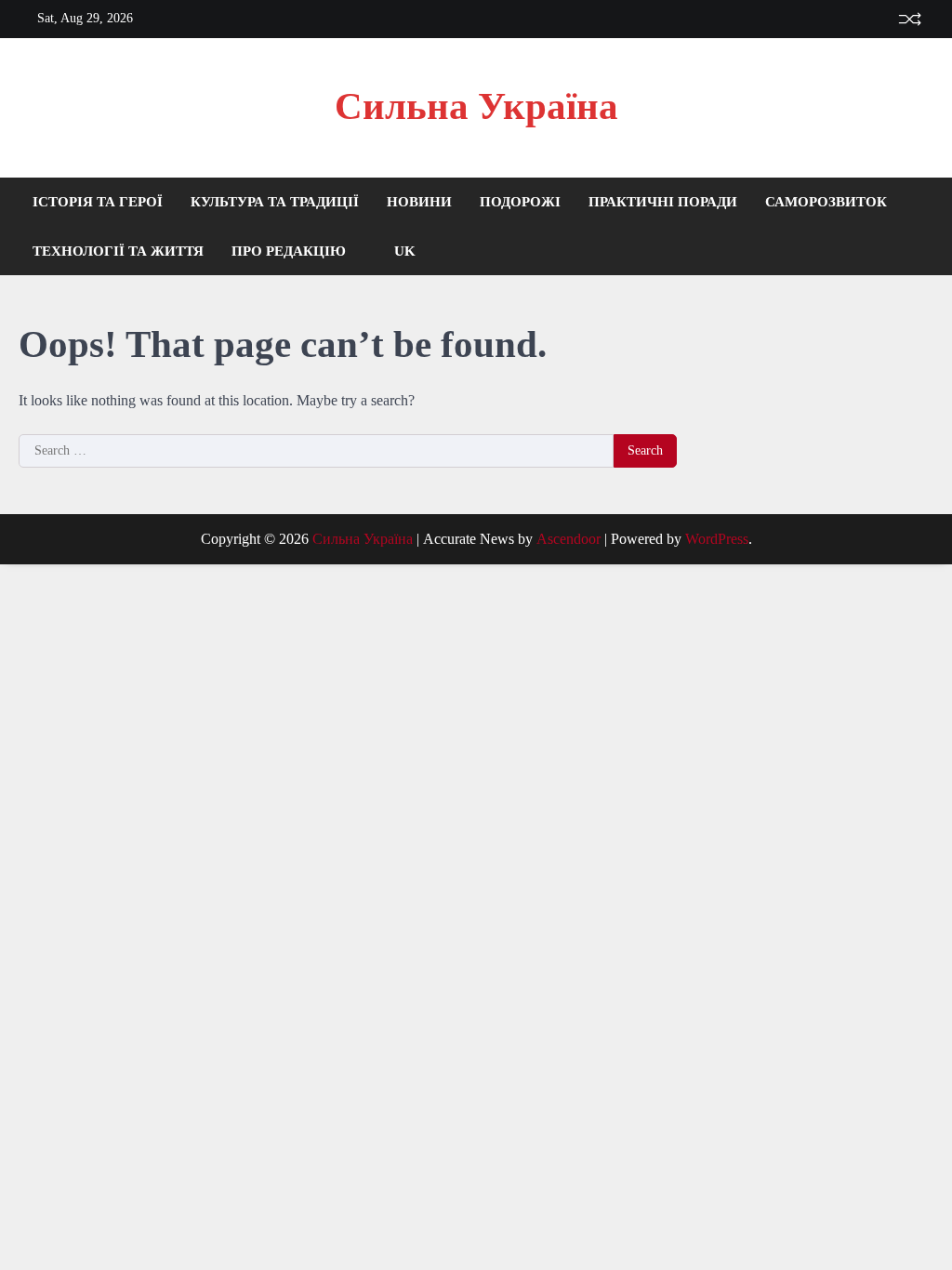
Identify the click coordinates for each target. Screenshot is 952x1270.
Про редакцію (288, 251)
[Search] (919, 227)
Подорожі (520, 201)
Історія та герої (98, 201)
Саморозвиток (826, 201)
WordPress (716, 539)
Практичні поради (662, 201)
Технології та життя (118, 251)
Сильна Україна (476, 106)
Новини (419, 201)
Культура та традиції (275, 201)
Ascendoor (568, 539)
